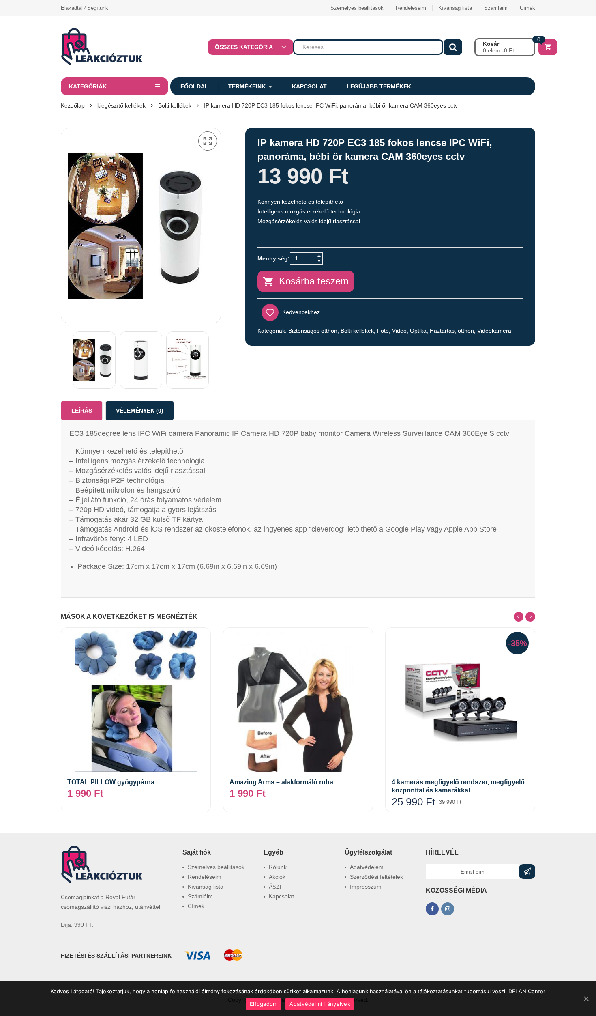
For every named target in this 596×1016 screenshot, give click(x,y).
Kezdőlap (73, 105)
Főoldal (194, 86)
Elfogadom (263, 1004)
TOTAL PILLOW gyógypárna (110, 782)
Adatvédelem (367, 867)
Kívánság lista (455, 8)
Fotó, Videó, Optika (402, 330)
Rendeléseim (411, 8)
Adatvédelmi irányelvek (319, 1004)
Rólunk (278, 867)
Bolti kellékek (174, 105)
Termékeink (247, 86)
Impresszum (366, 886)
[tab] (82, 410)
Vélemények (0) (139, 410)
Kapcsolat (309, 86)
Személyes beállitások (357, 8)
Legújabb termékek (379, 86)
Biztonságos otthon (312, 330)
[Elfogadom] (586, 998)
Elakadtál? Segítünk (84, 8)
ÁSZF (276, 886)
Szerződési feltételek (376, 877)
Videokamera (494, 330)
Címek (527, 8)
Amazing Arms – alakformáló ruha (281, 782)
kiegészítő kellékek (121, 105)
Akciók (277, 877)
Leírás (81, 410)
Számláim (496, 8)
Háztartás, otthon (452, 330)
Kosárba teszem (314, 281)
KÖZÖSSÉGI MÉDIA (456, 890)
